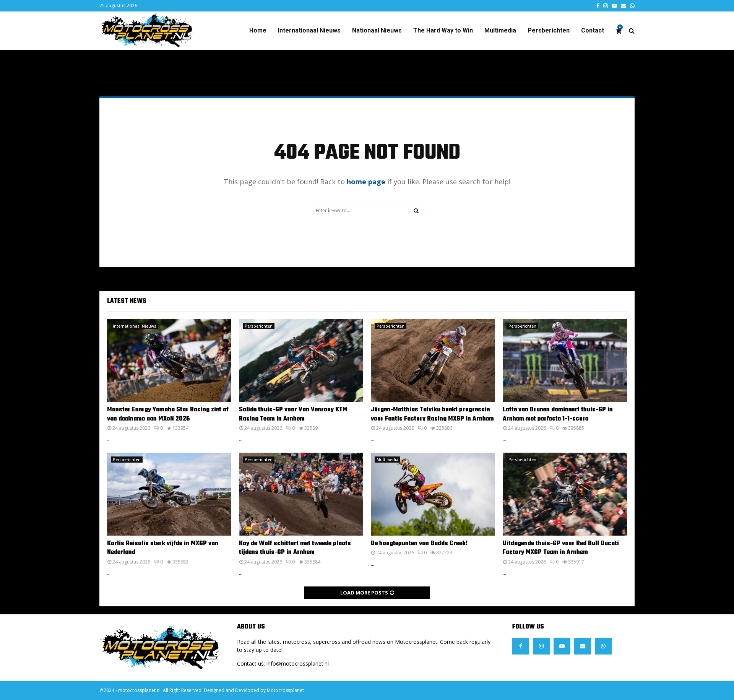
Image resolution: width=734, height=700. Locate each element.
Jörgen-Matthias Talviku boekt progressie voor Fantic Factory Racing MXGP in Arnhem (432, 414)
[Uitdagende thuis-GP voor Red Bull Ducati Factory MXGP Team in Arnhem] (565, 494)
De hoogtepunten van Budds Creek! (419, 544)
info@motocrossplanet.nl (297, 663)
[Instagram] (541, 646)
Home (257, 30)
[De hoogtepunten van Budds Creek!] (433, 494)
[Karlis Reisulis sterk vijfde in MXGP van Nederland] (169, 494)
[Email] (582, 646)
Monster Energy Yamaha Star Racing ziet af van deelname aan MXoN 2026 (168, 414)
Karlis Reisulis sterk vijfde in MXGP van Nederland (162, 548)
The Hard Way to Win (443, 30)
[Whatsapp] (603, 646)
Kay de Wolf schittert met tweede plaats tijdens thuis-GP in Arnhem (295, 548)
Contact (592, 30)
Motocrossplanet (285, 690)
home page (366, 181)
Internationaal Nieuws (309, 30)
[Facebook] (520, 646)
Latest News (126, 301)
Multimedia (500, 30)
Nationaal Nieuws (377, 30)
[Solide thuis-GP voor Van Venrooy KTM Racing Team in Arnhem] (301, 360)
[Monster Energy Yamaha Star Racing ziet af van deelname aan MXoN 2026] (169, 360)
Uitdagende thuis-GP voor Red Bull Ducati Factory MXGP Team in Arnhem (561, 548)
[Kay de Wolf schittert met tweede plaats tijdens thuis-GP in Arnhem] (301, 494)
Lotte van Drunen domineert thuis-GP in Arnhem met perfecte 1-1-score (558, 414)
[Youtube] (562, 646)
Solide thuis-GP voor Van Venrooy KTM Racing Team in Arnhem (293, 414)
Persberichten (549, 30)
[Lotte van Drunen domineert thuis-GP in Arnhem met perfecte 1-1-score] (565, 360)
